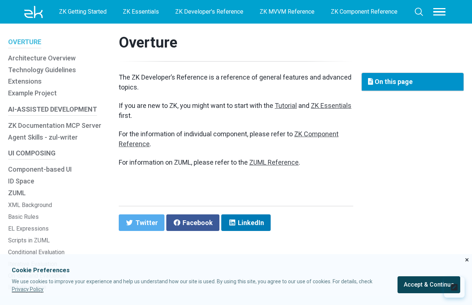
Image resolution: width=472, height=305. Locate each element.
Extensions (25, 81)
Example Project (32, 93)
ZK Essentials (141, 11)
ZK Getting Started (83, 11)
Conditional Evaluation (36, 252)
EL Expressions (28, 228)
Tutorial (286, 105)
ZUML (17, 193)
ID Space (21, 181)
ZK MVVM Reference (287, 11)
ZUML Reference (274, 162)
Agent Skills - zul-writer (43, 137)
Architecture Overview (42, 58)
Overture (148, 42)
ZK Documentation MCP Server (54, 125)
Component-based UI (40, 169)
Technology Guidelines (42, 70)
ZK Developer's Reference (209, 11)
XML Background (30, 204)
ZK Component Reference (364, 11)
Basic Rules (23, 216)
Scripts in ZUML (29, 240)
